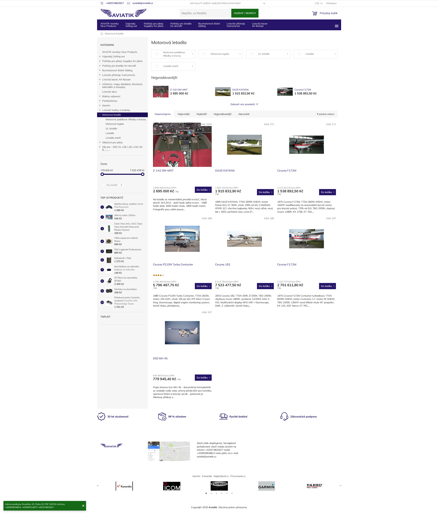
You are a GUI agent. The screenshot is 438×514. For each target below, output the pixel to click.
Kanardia (207, 476)
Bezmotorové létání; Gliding (117, 70)
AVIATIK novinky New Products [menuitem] (110, 25)
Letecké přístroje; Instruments (118, 75)
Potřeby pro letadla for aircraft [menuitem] (180, 25)
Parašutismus (109, 100)
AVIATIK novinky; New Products (119, 51)
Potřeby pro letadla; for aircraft (119, 65)
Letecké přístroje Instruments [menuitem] (236, 25)
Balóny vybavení (111, 96)
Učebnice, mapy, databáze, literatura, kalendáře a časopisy (122, 86)
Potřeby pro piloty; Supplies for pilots (122, 61)
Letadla (110, 133)
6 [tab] (232, 493)
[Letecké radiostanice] (172, 486)
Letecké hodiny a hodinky (116, 110)
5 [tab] (227, 493)
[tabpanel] (124, 486)
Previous (98, 485)
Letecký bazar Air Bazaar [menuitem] (259, 25)
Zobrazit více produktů (242, 104)
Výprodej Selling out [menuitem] (131, 25)
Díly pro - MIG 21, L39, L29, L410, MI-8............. (122, 148)
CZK (317, 3)
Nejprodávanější (222, 114)
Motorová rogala (115, 123)
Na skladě (114, 184)
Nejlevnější (183, 114)
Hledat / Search (245, 13)
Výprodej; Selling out (113, 56)
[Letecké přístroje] (219, 486)
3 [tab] (216, 493)
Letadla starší (113, 137)
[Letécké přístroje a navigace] (267, 486)
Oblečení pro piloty (112, 142)
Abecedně (244, 114)
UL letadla (111, 128)
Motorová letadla (111, 114)
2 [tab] (211, 493)
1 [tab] (206, 493)
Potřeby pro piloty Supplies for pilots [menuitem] (153, 25)
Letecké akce (109, 91)
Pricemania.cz (238, 476)
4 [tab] (221, 493)
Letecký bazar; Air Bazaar (116, 79)
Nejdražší (202, 114)
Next (340, 485)
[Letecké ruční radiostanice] (314, 486)
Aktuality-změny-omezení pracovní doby (215, 3)
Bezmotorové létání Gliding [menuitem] (209, 25)
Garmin (106, 105)
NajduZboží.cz (221, 476)
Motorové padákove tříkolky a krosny (126, 119)
